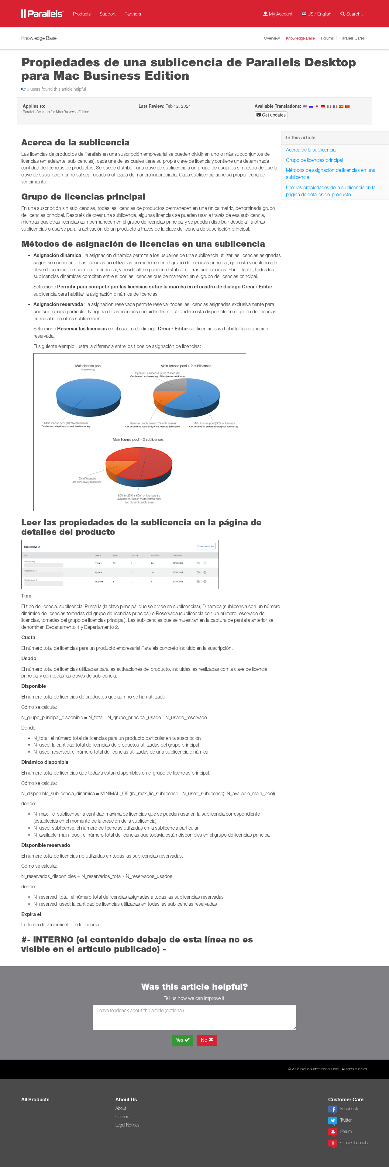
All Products (35, 1099)
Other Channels (354, 1142)
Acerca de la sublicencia (311, 149)
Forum (346, 1131)
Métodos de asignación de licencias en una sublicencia (330, 173)
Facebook (349, 1108)
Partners (133, 13)
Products (82, 13)
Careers (122, 1116)
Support (107, 13)
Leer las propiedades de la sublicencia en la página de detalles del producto (330, 191)
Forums (327, 38)
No (204, 1040)
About (120, 1108)
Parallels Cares (352, 38)
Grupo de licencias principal (314, 160)
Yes (180, 1040)
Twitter (346, 1120)
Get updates (273, 115)
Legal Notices (127, 1125)
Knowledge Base (300, 38)
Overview (272, 38)
